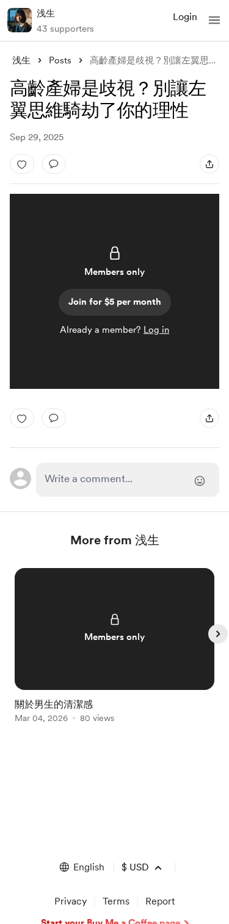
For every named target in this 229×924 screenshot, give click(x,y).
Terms (116, 901)
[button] (214, 20)
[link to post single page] (115, 647)
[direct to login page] (128, 480)
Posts (60, 60)
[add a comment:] (54, 164)
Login (185, 17)
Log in (156, 329)
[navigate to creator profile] (19, 20)
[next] (218, 634)
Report (160, 901)
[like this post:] (22, 164)
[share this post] (209, 164)
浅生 (46, 13)
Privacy (70, 901)
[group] (115, 652)
